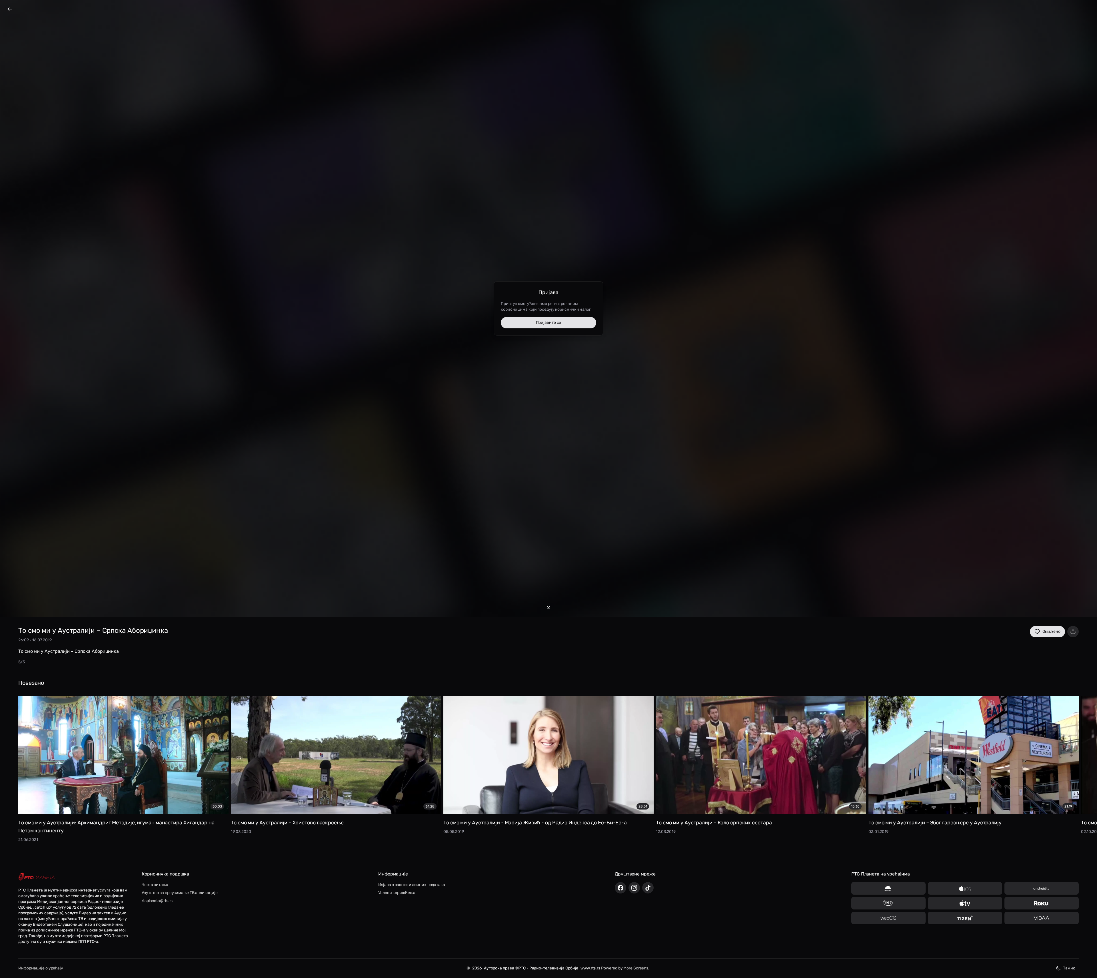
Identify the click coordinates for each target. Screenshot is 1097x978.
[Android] (888, 888)
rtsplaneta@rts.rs (157, 900)
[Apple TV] (965, 903)
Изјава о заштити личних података (411, 884)
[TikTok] (648, 887)
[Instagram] (634, 887)
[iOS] (965, 888)
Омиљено (1051, 631)
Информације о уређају (40, 968)
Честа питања (155, 884)
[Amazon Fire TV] (888, 903)
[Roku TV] (1041, 903)
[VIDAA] (1041, 918)
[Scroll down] (548, 608)
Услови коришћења (396, 892)
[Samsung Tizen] (965, 918)
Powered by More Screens (624, 968)
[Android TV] (1041, 888)
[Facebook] (620, 887)
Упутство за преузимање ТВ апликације (179, 892)
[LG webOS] (888, 918)
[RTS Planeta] (36, 877)
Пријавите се (548, 322)
